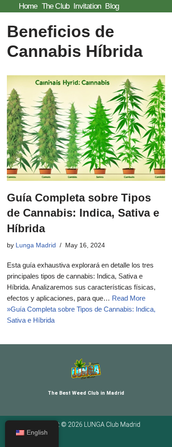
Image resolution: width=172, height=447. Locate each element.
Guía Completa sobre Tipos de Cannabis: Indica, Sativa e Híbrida (83, 213)
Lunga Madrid (36, 245)
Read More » (81, 309)
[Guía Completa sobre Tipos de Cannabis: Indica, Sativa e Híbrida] (86, 128)
